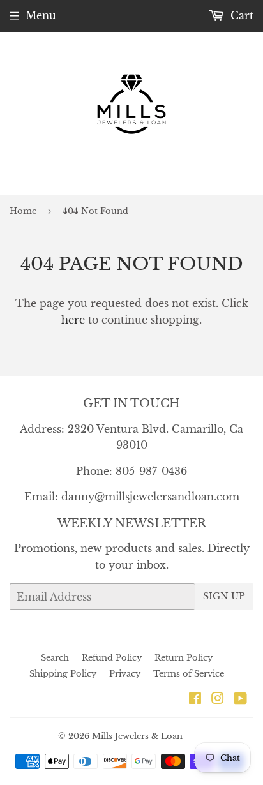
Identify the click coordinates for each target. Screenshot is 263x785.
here (73, 319)
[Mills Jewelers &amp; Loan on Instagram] (217, 699)
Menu (41, 15)
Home (23, 211)
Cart (240, 15)
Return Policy (183, 657)
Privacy (124, 673)
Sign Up (224, 596)
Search (55, 657)
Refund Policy (112, 657)
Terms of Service (188, 673)
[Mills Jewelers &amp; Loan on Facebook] (195, 699)
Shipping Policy (62, 673)
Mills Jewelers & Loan (137, 736)
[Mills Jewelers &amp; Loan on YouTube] (240, 699)
